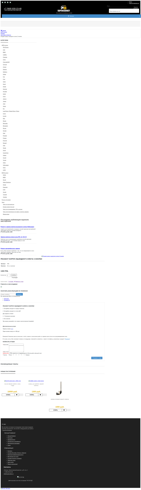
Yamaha (5, 197)
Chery (4, 59)
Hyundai (5, 91)
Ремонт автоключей (12, 464)
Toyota (4, 160)
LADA (4, 170)
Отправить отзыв (96, 358)
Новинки (48, 19)
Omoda (4, 130)
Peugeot (5, 135)
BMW (4, 52)
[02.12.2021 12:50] (10, 253)
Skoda (4, 148)
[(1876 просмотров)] (11, 242)
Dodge (4, 74)
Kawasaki (5, 187)
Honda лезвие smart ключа (60, 399)
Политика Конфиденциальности (15, 454)
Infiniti (4, 94)
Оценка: (5, 355)
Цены (43, 19)
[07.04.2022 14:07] (10, 232)
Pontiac (5, 138)
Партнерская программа (14, 443)
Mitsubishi (5, 126)
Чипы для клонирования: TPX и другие (12, 209)
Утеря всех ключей (21, 19)
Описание (6, 298)
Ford (4, 79)
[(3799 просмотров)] (11, 253)
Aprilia (4, 175)
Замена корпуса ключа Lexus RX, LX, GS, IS (14, 237)
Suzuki (4, 157)
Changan (5, 57)
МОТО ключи (5, 172)
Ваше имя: (5, 344)
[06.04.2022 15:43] (10, 242)
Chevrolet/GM (6, 62)
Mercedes (5, 123)
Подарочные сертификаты (14, 441)
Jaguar (4, 101)
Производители (11, 439)
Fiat (4, 76)
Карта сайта (11, 462)
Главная (5, 19)
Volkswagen (6, 165)
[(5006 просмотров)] (11, 232)
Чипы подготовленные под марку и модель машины (16, 211)
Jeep (4, 103)
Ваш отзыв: (6, 351)
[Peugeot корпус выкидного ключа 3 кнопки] (52, 256)
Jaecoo (4, 99)
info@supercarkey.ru (8, 473)
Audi (4, 49)
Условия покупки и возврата (14, 458)
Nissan (4, 128)
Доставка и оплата (34, 19)
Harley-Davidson (7, 182)
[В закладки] (17, 395)
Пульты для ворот (6, 199)
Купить (14, 275)
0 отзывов (10, 281)
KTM (4, 189)
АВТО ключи (5, 45)
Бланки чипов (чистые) (8, 206)
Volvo (4, 167)
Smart (4, 150)
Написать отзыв (19, 281)
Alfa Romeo (5, 47)
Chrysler (5, 64)
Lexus (4, 113)
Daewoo (5, 69)
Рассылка (10, 437)
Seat (4, 145)
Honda (4, 86)
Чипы (3, 202)
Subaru (4, 155)
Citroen (4, 67)
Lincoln (4, 116)
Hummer (5, 89)
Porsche (5, 140)
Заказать (19, 294)
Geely (4, 81)
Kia (3, 108)
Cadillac (5, 54)
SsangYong (5, 153)
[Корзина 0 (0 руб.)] (108, 9)
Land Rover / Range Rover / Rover (11, 111)
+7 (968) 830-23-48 (12, 8)
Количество (3, 275)
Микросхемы (6, 214)
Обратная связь (11, 460)
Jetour (4, 106)
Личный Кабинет (12, 436)
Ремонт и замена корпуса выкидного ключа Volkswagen (17, 226)
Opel (4, 133)
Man (4, 118)
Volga (4, 162)
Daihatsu (5, 72)
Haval (4, 84)
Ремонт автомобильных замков (10, 248)
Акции (9, 445)
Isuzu (4, 96)
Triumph (5, 194)
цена (12, 328)
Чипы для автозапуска (8, 204)
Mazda (4, 121)
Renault (5, 143)
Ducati (4, 180)
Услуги (11, 19)
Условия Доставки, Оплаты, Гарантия (17, 452)
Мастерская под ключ (13, 456)
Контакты (56, 19)
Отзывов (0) (7, 300)
